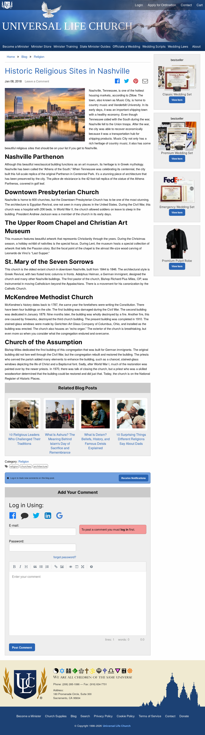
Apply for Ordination (162, 5)
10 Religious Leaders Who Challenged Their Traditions (24, 439)
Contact (186, 5)
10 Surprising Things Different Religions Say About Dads (131, 439)
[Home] (7, 5)
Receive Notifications (133, 478)
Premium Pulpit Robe (177, 261)
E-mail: (14, 525)
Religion (23, 461)
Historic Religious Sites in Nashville (67, 70)
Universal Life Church (67, 26)
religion (14, 466)
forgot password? (64, 557)
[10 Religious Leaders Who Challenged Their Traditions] (24, 414)
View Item (177, 100)
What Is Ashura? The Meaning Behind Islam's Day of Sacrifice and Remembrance (60, 443)
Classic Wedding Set (177, 94)
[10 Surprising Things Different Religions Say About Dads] (131, 414)
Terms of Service (150, 716)
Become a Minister (28, 716)
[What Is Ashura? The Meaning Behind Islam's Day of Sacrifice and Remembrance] (60, 414)
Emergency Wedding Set (177, 207)
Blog (73, 716)
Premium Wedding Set (177, 153)
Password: (16, 541)
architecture (40, 466)
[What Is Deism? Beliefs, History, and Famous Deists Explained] (95, 414)
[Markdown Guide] (91, 566)
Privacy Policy (103, 716)
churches (26, 466)
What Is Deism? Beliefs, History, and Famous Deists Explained (95, 441)
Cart (200, 5)
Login (139, 5)
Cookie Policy (126, 716)
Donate (184, 716)
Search (85, 716)
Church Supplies (56, 716)
